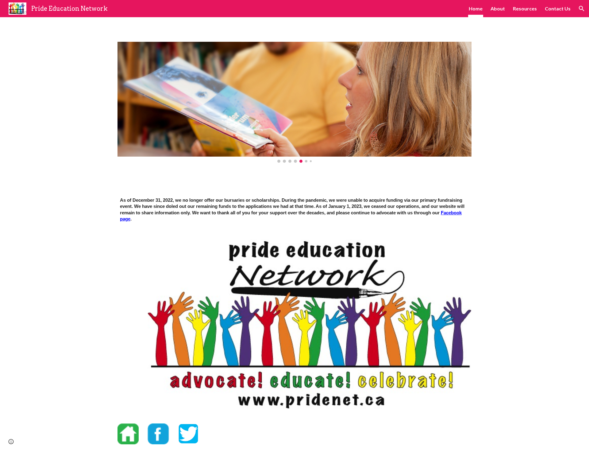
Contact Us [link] (558, 8)
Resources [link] (525, 8)
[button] (581, 8)
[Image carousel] (294, 102)
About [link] (498, 8)
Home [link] (476, 8)
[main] (294, 209)
